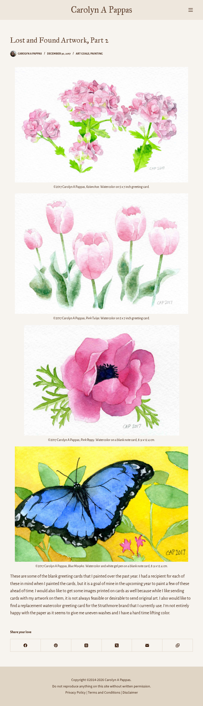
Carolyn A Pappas (101, 9)
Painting (96, 53)
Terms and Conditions (104, 692)
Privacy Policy (75, 692)
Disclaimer (130, 692)
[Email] (147, 645)
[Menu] (190, 10)
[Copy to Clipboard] (177, 645)
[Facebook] (25, 645)
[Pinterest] (56, 645)
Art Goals (82, 53)
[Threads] (86, 645)
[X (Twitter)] (117, 645)
